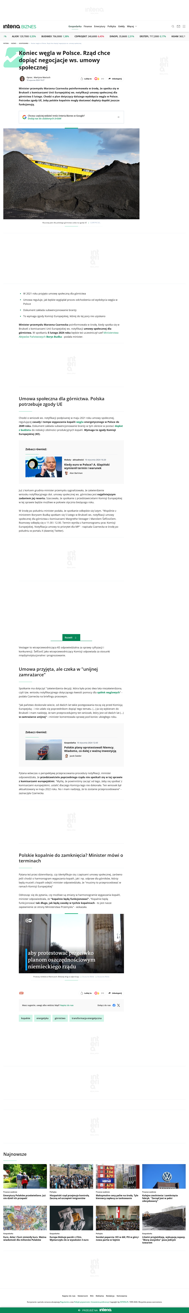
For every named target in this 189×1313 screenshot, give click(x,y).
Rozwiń (68, 637)
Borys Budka (54, 336)
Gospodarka (23, 43)
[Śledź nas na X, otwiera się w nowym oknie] (118, 1005)
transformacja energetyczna (87, 1018)
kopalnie (25, 1018)
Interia (6, 43)
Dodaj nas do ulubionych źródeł (56, 118)
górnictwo (60, 1018)
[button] (121, 26)
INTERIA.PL (124, 1302)
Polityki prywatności (82, 1302)
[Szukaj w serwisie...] (173, 26)
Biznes (13, 43)
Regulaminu (65, 1302)
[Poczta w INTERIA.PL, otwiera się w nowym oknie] (178, 26)
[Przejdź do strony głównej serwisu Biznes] (28, 26)
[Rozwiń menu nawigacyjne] (184, 26)
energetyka (42, 1018)
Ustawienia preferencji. (100, 1302)
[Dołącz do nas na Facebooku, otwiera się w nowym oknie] (114, 1005)
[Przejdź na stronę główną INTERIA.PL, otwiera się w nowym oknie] (11, 26)
